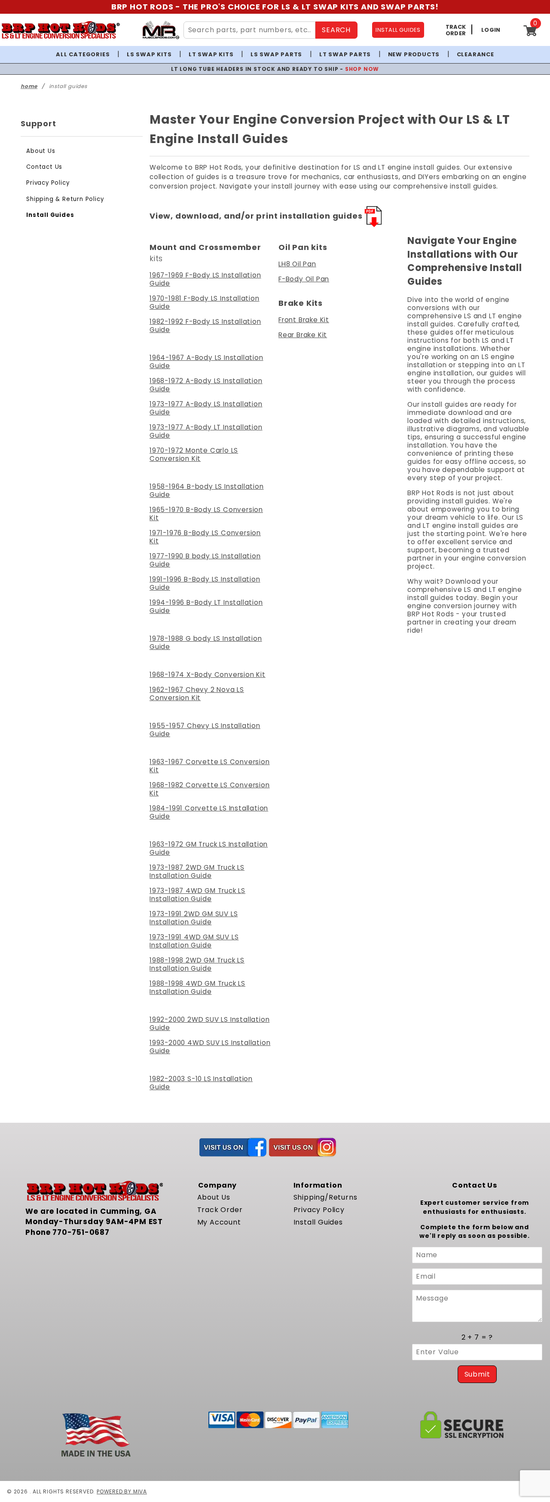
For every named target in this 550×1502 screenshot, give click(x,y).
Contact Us (44, 167)
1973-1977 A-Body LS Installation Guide (206, 408)
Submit (477, 1374)
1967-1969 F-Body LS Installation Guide (205, 279)
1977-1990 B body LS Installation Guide (205, 560)
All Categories (83, 54)
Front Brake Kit (303, 319)
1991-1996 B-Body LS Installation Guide (205, 583)
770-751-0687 (81, 1232)
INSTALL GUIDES (398, 30)
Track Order (220, 1210)
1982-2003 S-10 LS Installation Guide (201, 1082)
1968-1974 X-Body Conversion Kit (208, 674)
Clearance (475, 54)
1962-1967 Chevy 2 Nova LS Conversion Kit (197, 693)
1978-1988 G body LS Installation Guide (206, 642)
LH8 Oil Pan (297, 263)
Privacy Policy (47, 183)
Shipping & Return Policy (65, 199)
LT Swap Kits (211, 54)
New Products (414, 54)
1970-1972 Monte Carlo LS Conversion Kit (194, 454)
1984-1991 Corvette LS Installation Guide (209, 812)
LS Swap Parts (276, 54)
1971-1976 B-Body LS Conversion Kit (205, 536)
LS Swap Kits (149, 54)
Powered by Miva (122, 1491)
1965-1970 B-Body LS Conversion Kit (206, 513)
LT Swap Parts (345, 54)
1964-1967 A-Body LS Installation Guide (206, 361)
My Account (219, 1222)
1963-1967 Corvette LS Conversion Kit (210, 765)
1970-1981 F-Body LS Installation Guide (205, 302)
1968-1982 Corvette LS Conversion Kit (210, 789)
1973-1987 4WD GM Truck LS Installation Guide (197, 894)
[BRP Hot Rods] (60, 30)
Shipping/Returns (325, 1197)
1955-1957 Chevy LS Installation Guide (205, 729)
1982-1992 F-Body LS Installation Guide (205, 325)
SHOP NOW (362, 69)
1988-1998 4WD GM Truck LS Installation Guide (197, 987)
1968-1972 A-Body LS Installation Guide (206, 384)
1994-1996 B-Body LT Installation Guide (206, 606)
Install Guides (50, 215)
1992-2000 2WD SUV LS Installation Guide (209, 1023)
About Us (40, 151)
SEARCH (336, 30)
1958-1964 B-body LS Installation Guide (207, 490)
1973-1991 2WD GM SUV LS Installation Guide (194, 917)
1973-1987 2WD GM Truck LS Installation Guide (197, 871)
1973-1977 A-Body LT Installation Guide (206, 431)
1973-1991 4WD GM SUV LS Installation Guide (194, 941)
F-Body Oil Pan (303, 278)
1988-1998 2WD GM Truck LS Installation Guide (197, 964)
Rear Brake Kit (302, 334)
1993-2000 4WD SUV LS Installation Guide (210, 1046)
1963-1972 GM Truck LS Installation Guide (209, 848)
